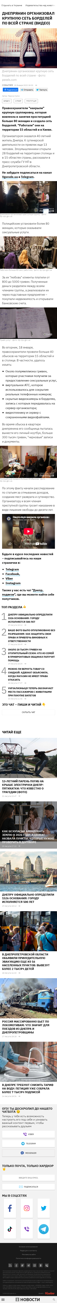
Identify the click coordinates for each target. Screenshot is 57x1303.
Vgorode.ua (10, 177)
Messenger (30, 1153)
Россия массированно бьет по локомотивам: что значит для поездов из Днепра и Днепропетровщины (25, 1027)
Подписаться (31, 1187)
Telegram (27, 177)
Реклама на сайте (29, 1254)
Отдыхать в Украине (11, 5)
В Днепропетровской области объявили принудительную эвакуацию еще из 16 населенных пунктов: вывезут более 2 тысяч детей (26, 961)
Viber (9, 578)
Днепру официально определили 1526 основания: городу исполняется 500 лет (30, 618)
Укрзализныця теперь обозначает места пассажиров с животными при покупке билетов (30, 692)
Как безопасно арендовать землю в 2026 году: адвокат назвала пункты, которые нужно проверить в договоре (28, 836)
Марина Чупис (14, 96)
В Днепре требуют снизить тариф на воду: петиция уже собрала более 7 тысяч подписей (27, 1088)
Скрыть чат (28, 712)
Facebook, (13, 574)
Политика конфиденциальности (28, 1258)
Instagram (13, 583)
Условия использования (28, 1247)
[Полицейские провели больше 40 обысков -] (28, 461)
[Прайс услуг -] (28, 323)
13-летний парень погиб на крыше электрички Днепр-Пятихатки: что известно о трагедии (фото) (23, 786)
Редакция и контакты (28, 1250)
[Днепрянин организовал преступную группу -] (28, 197)
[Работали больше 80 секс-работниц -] (28, 252)
